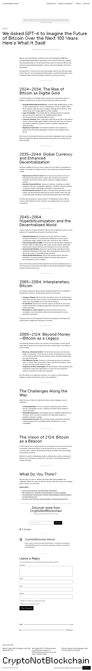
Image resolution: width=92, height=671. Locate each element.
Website (21, 593)
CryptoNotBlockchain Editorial (40, 539)
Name (21, 578)
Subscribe (58, 522)
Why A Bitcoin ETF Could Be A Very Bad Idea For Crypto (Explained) (44, 493)
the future (27, 529)
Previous (69, 630)
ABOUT (63, 667)
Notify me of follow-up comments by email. (33, 601)
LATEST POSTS (57, 667)
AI (22, 529)
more (50, 22)
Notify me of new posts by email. (30, 604)
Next (21, 624)
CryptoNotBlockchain (10, 4)
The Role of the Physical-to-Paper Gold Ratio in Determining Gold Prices (45, 499)
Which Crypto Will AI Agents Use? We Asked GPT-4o (16, 649)
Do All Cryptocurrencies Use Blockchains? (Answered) (39, 490)
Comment (22, 565)
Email (21, 586)
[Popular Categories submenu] (73, 3)
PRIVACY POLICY (74, 667)
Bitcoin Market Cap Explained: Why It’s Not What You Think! (75, 649)
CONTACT (67, 667)
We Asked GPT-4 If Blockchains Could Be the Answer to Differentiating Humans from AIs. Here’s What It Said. (44, 651)
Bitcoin (5, 28)
